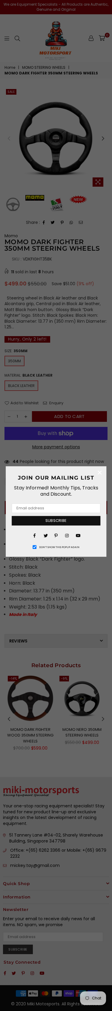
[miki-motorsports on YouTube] (78, 535)
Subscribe (56, 520)
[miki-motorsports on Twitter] (45, 535)
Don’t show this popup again (59, 547)
